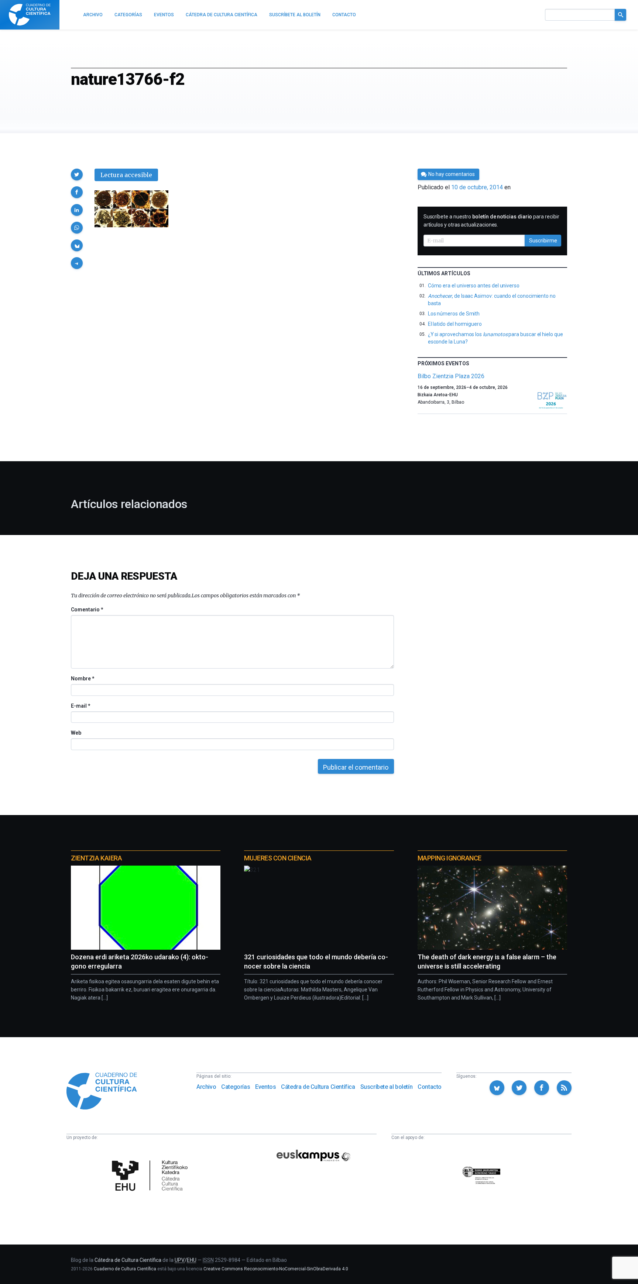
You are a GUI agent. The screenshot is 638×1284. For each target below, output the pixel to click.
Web (76, 733)
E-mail (80, 706)
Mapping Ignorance (449, 858)
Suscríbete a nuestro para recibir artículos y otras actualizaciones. (491, 221)
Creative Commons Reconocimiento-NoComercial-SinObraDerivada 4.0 (275, 1268)
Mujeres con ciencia (277, 858)
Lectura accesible (126, 175)
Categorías (235, 1086)
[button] (77, 174)
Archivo (206, 1086)
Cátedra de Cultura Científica (318, 1086)
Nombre (82, 678)
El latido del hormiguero (455, 324)
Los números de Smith (454, 314)
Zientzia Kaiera (96, 858)
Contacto (430, 1086)
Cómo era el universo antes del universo (473, 286)
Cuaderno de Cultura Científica (125, 1268)
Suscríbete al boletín (386, 1086)
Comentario (87, 609)
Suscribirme (543, 241)
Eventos (265, 1086)
